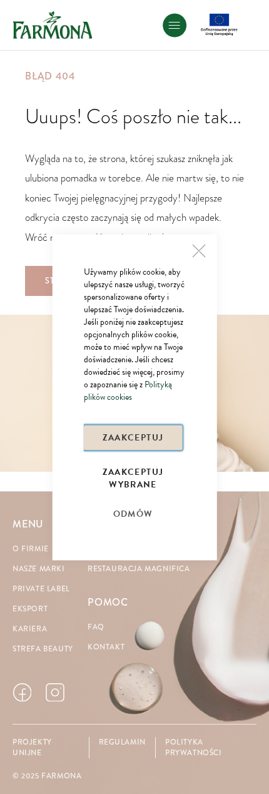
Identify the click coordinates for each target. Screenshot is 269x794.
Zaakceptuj (133, 437)
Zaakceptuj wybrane (133, 477)
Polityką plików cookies (128, 390)
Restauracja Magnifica (139, 569)
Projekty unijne (32, 747)
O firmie (31, 549)
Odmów (133, 513)
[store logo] (53, 25)
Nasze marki (39, 569)
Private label (41, 589)
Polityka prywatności (193, 747)
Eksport (30, 609)
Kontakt (106, 647)
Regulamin (122, 742)
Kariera (30, 629)
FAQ (96, 627)
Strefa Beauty (43, 649)
